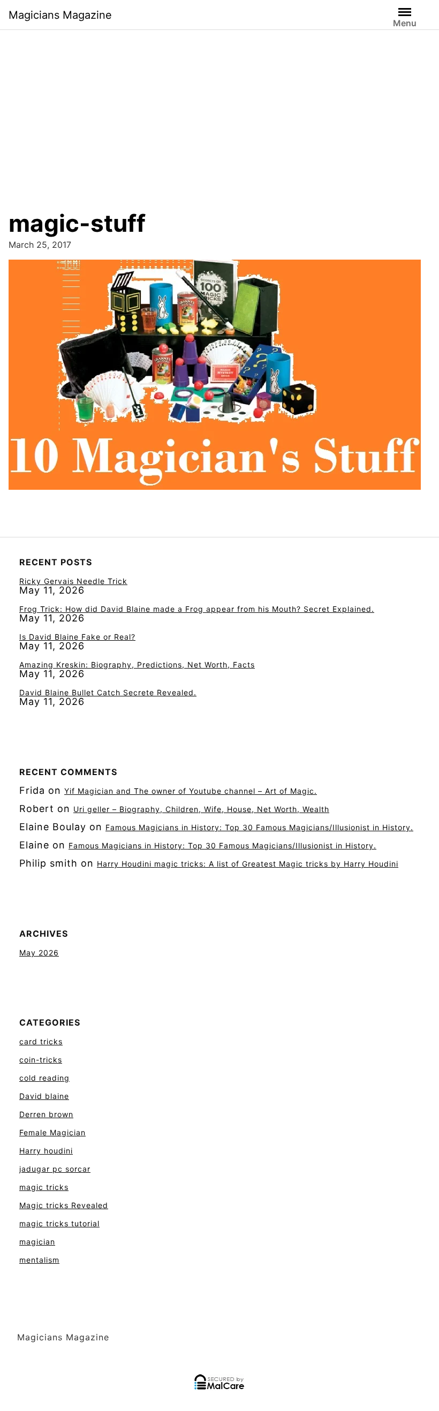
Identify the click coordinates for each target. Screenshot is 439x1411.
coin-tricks (40, 1059)
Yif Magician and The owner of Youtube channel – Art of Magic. (190, 790)
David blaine (44, 1096)
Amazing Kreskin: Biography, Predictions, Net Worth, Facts (137, 664)
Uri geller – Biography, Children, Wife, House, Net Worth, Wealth (201, 809)
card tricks (41, 1041)
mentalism (39, 1259)
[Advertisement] (219, 109)
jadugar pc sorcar (54, 1168)
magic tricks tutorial (59, 1223)
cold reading (44, 1077)
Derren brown (46, 1114)
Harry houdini (46, 1150)
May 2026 (39, 952)
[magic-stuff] (215, 378)
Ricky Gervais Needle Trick (73, 581)
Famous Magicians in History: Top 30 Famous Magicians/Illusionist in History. (259, 827)
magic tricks (44, 1187)
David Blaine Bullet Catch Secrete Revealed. (107, 692)
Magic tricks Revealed (63, 1205)
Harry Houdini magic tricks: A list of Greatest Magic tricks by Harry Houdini (247, 863)
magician (37, 1241)
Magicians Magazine (60, 15)
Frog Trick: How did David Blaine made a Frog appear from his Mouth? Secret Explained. (196, 608)
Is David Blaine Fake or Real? (77, 636)
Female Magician (52, 1132)
